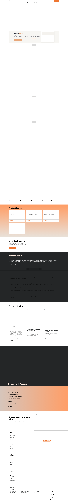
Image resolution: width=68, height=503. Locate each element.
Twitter (53, 494)
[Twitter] (53, 491)
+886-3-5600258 (13, 490)
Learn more (11, 339)
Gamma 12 (11, 461)
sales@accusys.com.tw (12, 491)
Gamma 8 (11, 463)
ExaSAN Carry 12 (12, 434)
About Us (35, 2)
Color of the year (12, 486)
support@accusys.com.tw (25, 490)
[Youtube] (53, 501)
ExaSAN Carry (12, 436)
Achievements (12, 488)
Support (32, 2)
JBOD (10, 465)
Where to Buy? (12, 475)
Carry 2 (11, 456)
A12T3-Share (11, 447)
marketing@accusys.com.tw (25, 491)
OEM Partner (11, 477)
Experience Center (12, 479)
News (28, 2)
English (40, 2)
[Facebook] (53, 496)
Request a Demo (18, 39)
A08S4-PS (11, 438)
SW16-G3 (11, 445)
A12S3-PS (11, 440)
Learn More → (34, 37)
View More (34, 95)
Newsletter (11, 481)
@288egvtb (37, 490)
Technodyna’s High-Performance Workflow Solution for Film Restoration (16, 327)
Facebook (53, 498)
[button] (0, 120)
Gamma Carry (11, 459)
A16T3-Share (11, 449)
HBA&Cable (11, 470)
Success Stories (12, 325)
